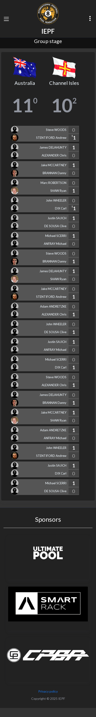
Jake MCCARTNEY (53, 165)
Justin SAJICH (57, 218)
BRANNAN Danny (54, 173)
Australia (24, 83)
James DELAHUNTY (52, 147)
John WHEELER (56, 200)
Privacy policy (48, 691)
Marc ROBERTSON (53, 183)
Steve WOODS (56, 130)
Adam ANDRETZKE (53, 306)
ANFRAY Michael (55, 244)
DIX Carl (60, 208)
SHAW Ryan (58, 191)
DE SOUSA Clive (55, 226)
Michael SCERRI (55, 236)
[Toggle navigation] (6, 19)
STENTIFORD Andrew (51, 137)
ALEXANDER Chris (54, 155)
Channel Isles (64, 83)
